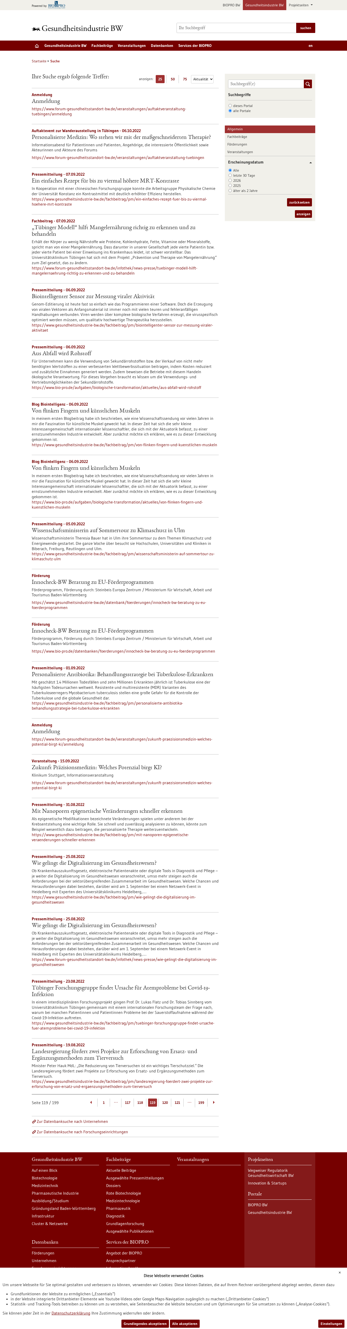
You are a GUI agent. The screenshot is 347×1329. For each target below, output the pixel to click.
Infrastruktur (43, 1215)
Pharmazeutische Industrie (55, 1193)
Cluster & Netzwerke (50, 1223)
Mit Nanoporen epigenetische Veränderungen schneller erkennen (107, 812)
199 (201, 1102)
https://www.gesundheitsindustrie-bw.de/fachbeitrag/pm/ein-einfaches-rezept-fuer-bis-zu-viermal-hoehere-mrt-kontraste (119, 201)
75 (186, 80)
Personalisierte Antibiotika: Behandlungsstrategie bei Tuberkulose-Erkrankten (122, 675)
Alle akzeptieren (184, 1323)
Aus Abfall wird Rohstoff (61, 354)
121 (177, 1102)
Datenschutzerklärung (71, 1313)
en (311, 45)
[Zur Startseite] (79, 28)
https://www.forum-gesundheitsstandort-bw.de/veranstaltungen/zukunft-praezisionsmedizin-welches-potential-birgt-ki (122, 785)
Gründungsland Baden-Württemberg (64, 1208)
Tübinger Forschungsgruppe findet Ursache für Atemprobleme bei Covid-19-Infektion (121, 991)
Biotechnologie (44, 1177)
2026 (237, 180)
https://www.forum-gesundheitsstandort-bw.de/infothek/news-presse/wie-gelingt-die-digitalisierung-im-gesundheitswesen (124, 962)
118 (140, 1102)
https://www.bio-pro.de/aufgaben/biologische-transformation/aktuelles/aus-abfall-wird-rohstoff (116, 387)
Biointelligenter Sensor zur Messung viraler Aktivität (93, 297)
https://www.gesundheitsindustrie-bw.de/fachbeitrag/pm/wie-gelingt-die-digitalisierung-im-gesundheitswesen (114, 899)
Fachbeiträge (102, 45)
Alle (236, 170)
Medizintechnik (45, 1185)
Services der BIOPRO (195, 45)
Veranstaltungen (132, 45)
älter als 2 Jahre (245, 190)
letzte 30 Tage (244, 175)
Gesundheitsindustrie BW (264, 5)
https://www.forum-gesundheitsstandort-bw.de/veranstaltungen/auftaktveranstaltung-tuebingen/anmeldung (109, 111)
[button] (309, 162)
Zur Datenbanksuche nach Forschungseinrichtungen (82, 1131)
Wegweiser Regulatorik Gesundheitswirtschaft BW (271, 1173)
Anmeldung (46, 102)
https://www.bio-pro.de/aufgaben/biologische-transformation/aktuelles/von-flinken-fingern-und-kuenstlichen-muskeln (117, 504)
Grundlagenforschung (125, 1223)
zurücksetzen (299, 202)
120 (165, 1102)
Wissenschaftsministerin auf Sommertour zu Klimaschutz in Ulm (108, 531)
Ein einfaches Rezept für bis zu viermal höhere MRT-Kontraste (105, 181)
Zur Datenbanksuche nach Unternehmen (72, 1121)
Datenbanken (162, 45)
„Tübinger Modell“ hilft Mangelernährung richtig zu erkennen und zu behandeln (114, 231)
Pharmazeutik (118, 1208)
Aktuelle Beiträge (121, 1170)
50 (174, 80)
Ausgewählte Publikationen (130, 1231)
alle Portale (242, 111)
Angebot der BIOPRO (124, 1252)
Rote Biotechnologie (123, 1193)
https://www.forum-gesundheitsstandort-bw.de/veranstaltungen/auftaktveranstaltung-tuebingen (118, 157)
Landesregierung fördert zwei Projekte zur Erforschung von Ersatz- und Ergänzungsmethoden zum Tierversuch (114, 1055)
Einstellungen (331, 1323)
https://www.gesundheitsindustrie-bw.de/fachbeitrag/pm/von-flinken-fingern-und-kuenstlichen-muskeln (124, 444)
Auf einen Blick (44, 1170)
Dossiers (113, 1185)
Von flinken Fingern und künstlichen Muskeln (86, 411)
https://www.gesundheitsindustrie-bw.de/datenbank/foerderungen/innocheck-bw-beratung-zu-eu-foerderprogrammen (119, 605)
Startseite (39, 61)
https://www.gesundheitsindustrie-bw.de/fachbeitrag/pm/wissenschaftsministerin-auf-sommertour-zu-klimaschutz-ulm (123, 556)
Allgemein (235, 129)
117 (127, 1102)
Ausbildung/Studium (50, 1200)
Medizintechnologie (123, 1200)
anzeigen (303, 214)
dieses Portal (243, 105)
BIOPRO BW (231, 5)
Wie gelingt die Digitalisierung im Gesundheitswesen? (94, 863)
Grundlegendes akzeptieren (145, 1323)
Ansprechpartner (121, 1260)
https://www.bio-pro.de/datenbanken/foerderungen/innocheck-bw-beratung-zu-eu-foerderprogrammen (123, 651)
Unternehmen (44, 1260)
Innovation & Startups (267, 1183)
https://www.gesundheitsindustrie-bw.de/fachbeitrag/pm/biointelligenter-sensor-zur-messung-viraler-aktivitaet (122, 327)
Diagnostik (115, 1215)
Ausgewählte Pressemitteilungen (135, 1177)
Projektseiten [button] (299, 5)
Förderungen (237, 144)
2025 (237, 185)
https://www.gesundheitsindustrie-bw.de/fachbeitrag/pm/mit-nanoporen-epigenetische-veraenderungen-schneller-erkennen (110, 837)
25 (161, 80)
